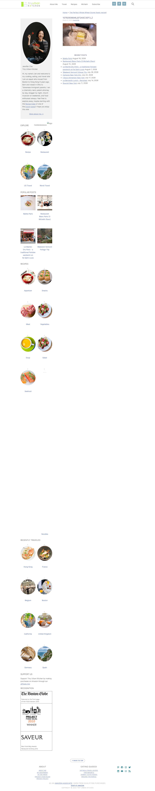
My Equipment (42, 772)
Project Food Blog (42, 776)
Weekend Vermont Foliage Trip (75, 72)
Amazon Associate (63, 783)
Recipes (74, 4)
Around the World (88, 776)
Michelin (84, 4)
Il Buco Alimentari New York (74, 78)
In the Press (42, 774)
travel (27, 107)
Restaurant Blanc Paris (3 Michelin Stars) (79, 61)
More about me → (36, 114)
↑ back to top (77, 760)
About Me (54, 4)
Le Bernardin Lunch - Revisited (75, 80)
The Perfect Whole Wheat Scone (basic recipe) (88, 12)
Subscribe (96, 4)
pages (32, 107)
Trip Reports (89, 772)
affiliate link (25, 684)
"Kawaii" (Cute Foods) (89, 774)
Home (65, 12)
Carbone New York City (72, 75)
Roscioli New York (70, 83)
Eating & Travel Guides (89, 770)
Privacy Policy (42, 778)
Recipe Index (30, 104)
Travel (64, 4)
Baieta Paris (67, 58)
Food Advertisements (39, 125)
